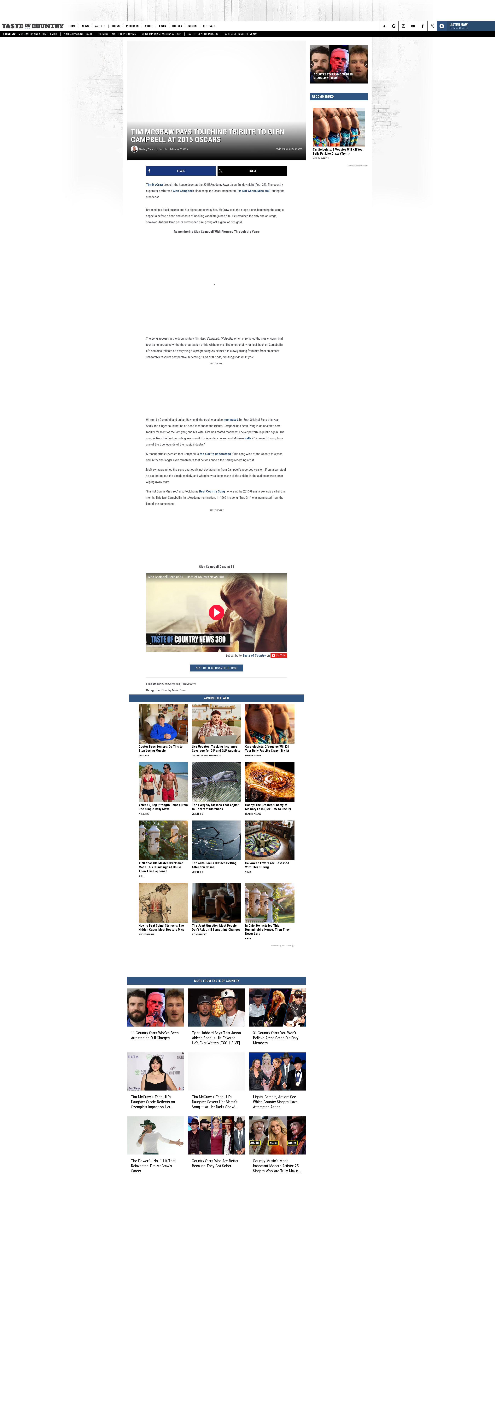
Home (72, 26)
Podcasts (132, 26)
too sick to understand (215, 454)
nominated (231, 420)
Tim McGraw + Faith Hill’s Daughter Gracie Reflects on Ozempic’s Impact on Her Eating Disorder (153, 1102)
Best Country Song (212, 491)
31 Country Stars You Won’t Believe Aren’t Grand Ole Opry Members (276, 1038)
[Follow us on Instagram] (403, 26)
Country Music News (174, 690)
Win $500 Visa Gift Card (77, 34)
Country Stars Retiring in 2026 (117, 34)
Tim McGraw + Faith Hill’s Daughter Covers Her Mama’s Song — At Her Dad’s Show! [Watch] (214, 1102)
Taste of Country (254, 655)
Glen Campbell (183, 191)
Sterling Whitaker (147, 149)
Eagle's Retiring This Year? (240, 34)
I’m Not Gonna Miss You (253, 191)
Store (149, 26)
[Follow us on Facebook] (422, 26)
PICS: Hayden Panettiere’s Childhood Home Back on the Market (334, 76)
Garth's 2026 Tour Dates (203, 34)
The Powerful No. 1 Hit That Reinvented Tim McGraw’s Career (153, 1166)
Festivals (209, 26)
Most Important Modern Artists (162, 34)
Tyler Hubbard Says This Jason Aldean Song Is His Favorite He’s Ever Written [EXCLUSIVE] (216, 1038)
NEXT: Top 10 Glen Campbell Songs (216, 668)
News (85, 26)
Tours (116, 26)
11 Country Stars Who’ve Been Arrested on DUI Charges (155, 1035)
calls (248, 438)
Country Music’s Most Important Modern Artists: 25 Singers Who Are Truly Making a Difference (276, 1166)
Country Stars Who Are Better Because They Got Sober (215, 1163)
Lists (162, 26)
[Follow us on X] (432, 26)
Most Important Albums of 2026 (38, 34)
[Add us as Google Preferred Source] (393, 26)
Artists (100, 26)
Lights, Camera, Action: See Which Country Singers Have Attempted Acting (275, 1102)
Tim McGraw (154, 185)
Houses (177, 26)
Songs (192, 26)
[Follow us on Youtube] (413, 26)
